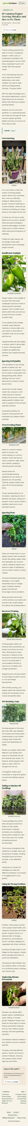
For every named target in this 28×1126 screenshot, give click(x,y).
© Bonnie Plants (14, 723)
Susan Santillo (7, 23)
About (9, 1112)
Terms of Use (21, 1118)
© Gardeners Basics (14, 1007)
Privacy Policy (12, 1115)
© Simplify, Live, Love (14, 816)
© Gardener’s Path (14, 445)
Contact (16, 1112)
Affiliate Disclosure (8, 1118)
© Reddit (14, 185)
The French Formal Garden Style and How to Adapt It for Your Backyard (7, 1097)
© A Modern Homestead (14, 293)
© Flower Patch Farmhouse (14, 639)
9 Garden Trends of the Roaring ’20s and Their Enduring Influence (21, 1097)
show (13, 130)
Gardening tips (8, 10)
